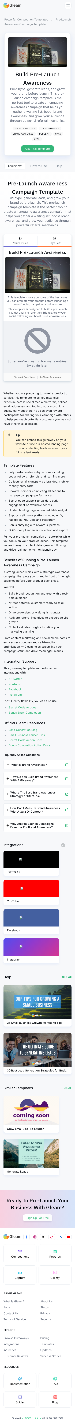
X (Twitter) (16, 679)
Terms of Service (14, 1319)
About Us (46, 1301)
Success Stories (50, 1356)
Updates (45, 1350)
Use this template (37, 148)
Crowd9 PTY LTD (32, 1417)
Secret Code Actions (22, 707)
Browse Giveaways (16, 1338)
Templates (47, 1344)
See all (67, 1088)
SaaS (58, 133)
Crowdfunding (50, 128)
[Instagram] (35, 1237)
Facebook (15, 689)
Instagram (15, 694)
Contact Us (10, 1313)
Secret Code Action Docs (25, 740)
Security (45, 1319)
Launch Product (25, 128)
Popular (44, 133)
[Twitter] (43, 1237)
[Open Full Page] (67, 764)
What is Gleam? (13, 1301)
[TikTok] (51, 1237)
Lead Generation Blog (23, 730)
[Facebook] (26, 1237)
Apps (37, 139)
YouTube (14, 684)
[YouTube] (68, 1237)
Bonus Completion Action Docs (29, 745)
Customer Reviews (15, 1356)
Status (44, 1307)
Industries (9, 1350)
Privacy (45, 1313)
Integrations (11, 1344)
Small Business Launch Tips (27, 735)
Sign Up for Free (38, 1218)
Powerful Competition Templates (26, 19)
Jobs (6, 1307)
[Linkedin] (60, 1237)
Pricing (44, 1338)
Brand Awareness (23, 133)
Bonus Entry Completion (25, 712)
